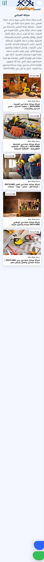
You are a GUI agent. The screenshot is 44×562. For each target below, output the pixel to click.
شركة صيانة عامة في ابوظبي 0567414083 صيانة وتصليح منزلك (25, 223)
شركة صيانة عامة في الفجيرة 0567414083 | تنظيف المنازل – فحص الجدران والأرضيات (24, 106)
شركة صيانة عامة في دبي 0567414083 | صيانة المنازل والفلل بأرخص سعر (22, 261)
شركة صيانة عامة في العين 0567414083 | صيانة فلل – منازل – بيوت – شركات (22, 185)
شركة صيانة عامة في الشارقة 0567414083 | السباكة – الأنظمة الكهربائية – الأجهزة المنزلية (26, 146)
